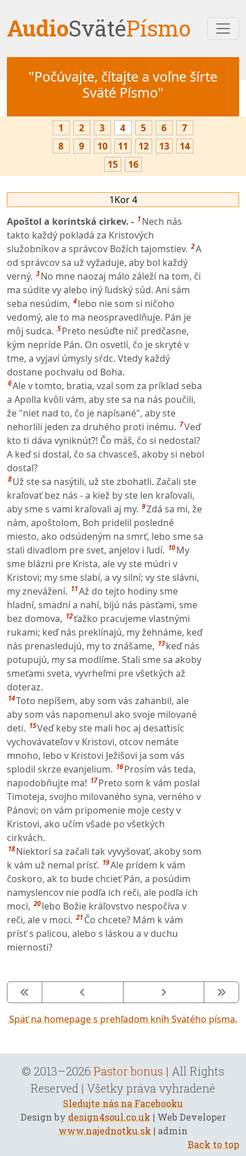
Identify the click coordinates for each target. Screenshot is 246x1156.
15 (113, 164)
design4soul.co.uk (109, 1117)
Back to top (213, 1144)
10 (102, 146)
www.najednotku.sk (104, 1131)
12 (143, 146)
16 (133, 164)
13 (164, 146)
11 (123, 146)
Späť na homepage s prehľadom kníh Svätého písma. (123, 1019)
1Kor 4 (123, 199)
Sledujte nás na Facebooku (123, 1103)
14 (185, 146)
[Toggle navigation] (223, 28)
